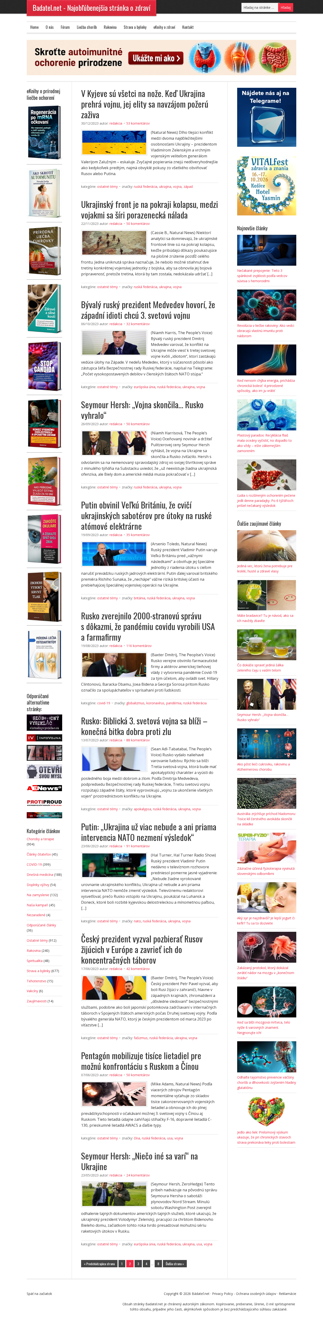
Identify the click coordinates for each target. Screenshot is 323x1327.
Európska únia (144, 387)
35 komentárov (138, 535)
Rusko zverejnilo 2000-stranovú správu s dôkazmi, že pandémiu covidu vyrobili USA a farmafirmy (148, 626)
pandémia (173, 703)
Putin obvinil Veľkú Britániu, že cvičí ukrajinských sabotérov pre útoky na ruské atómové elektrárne (146, 515)
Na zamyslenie (38, 895)
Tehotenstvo (36, 981)
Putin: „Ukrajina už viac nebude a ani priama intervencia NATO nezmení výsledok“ (148, 831)
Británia (139, 598)
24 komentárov (138, 1175)
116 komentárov (139, 645)
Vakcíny (32, 991)
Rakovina (110, 27)
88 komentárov (138, 740)
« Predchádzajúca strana (99, 1263)
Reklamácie (287, 1293)
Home (34, 27)
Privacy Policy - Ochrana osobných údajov (244, 1293)
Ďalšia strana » (175, 1263)
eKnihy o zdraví (164, 27)
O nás (50, 27)
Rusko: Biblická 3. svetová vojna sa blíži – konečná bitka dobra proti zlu (144, 725)
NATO (137, 921)
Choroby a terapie (40, 839)
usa (170, 1138)
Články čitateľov (39, 854)
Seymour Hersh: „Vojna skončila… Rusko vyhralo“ (142, 409)
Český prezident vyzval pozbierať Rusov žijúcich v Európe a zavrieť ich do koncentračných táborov (142, 949)
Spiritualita (35, 960)
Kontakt (188, 27)
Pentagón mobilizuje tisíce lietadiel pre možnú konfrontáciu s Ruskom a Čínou (141, 1060)
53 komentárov (138, 123)
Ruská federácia (145, 186)
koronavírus (155, 703)
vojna (177, 186)
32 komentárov (138, 324)
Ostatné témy (107, 186)
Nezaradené (36, 915)
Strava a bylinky (135, 27)
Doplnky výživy (38, 884)
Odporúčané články (41, 925)
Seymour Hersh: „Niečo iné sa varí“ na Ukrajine (139, 1160)
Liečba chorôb (87, 27)
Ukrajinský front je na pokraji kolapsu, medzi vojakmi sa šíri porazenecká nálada (149, 209)
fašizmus (141, 1038)
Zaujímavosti (37, 1001)
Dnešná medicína (40, 874)
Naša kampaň (37, 905)
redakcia (115, 123)
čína (137, 1138)
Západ (188, 186)
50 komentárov (138, 223)
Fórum (65, 27)
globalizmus (135, 703)
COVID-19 (103, 703)
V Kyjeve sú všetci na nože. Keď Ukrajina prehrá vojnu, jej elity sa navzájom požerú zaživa (144, 104)
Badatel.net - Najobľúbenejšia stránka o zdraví (91, 7)
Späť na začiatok (39, 1293)
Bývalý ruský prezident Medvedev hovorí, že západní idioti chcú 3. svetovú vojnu (148, 309)
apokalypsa (142, 809)
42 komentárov (138, 968)
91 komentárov (138, 846)
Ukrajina (165, 186)
